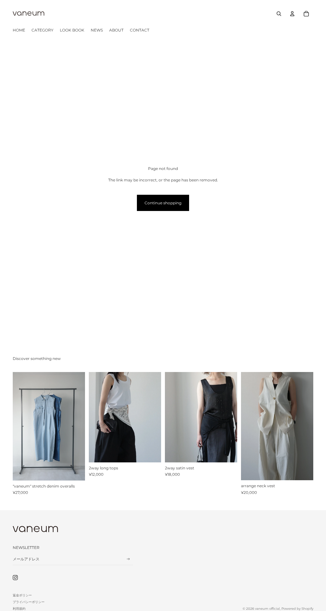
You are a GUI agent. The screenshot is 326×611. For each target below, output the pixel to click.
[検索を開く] (279, 14)
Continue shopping (163, 202)
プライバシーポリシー (29, 602)
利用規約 (19, 609)
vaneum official (267, 609)
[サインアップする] (128, 559)
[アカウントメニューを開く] (292, 14)
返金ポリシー (22, 595)
